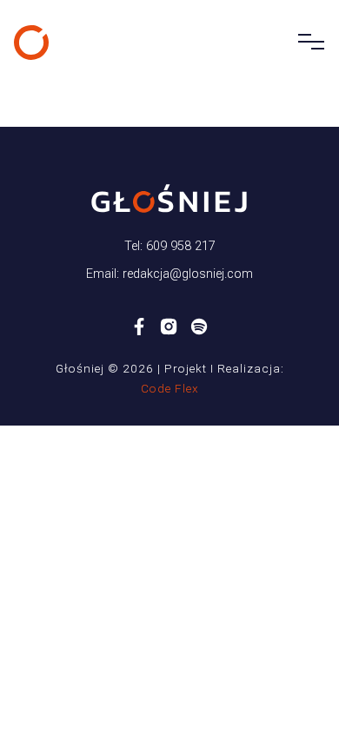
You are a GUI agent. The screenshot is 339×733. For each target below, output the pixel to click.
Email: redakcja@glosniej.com (169, 274)
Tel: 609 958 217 (170, 246)
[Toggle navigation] (306, 42)
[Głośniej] (31, 42)
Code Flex (170, 388)
